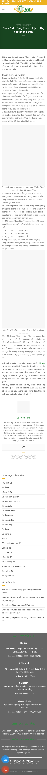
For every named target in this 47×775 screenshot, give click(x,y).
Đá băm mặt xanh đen (11, 501)
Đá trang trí (6, 534)
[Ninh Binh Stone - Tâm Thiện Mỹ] (23, 9)
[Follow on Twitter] (19, 762)
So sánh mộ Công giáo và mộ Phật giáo (18, 605)
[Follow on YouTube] (32, 762)
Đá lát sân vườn (8, 511)
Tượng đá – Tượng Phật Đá (13, 566)
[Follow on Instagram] (15, 762)
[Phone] (23, 447)
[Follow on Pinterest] (24, 762)
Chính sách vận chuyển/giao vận (31, 750)
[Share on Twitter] (21, 457)
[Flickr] (37, 762)
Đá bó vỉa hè (7, 506)
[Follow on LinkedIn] (28, 762)
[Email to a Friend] (26, 457)
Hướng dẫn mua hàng (11, 746)
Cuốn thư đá (7, 552)
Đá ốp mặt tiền (8, 520)
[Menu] (3, 9)
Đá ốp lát (6, 487)
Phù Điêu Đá (7, 483)
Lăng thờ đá (7, 557)
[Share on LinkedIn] (34, 457)
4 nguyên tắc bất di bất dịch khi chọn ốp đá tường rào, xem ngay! (23, 599)
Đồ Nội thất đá (8, 576)
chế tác (41, 363)
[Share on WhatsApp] (13, 457)
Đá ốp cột (6, 529)
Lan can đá (6, 548)
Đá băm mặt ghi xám (10, 497)
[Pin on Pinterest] (30, 457)
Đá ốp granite (7, 515)
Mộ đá (4, 538)
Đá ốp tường (7, 525)
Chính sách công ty (10, 731)
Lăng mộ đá (7, 492)
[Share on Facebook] (17, 457)
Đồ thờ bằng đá (8, 562)
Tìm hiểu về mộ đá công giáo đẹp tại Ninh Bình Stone (21, 591)
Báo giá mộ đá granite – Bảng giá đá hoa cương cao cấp (23, 619)
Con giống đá (7, 571)
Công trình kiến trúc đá (11, 543)
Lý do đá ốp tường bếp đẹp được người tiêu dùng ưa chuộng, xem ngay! (23, 611)
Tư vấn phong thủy (23, 25)
